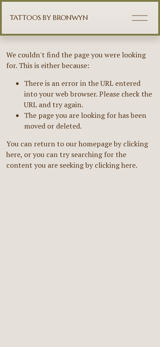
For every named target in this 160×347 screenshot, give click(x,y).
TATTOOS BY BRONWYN (49, 17)
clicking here (115, 165)
